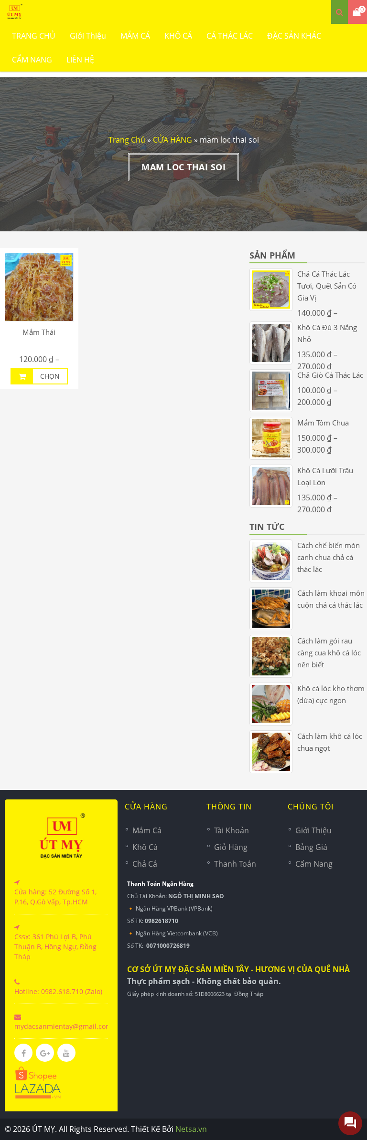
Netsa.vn (191, 1129)
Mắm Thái (38, 332)
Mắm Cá (147, 830)
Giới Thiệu (88, 36)
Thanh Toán (235, 864)
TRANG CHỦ (33, 36)
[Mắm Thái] (39, 287)
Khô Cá (145, 847)
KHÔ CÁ (178, 36)
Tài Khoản (231, 830)
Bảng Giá (311, 847)
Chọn (50, 376)
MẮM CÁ (135, 36)
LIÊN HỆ (80, 59)
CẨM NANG (32, 59)
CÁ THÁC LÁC (229, 36)
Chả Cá (144, 864)
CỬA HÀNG (172, 140)
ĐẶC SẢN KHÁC (294, 36)
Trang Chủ (126, 140)
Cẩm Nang (314, 864)
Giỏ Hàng (231, 847)
